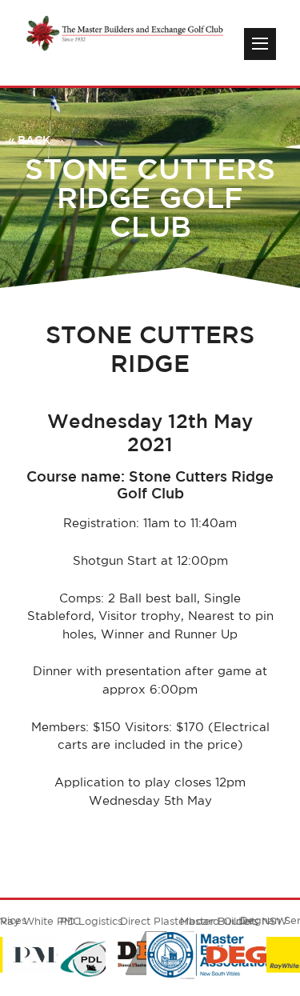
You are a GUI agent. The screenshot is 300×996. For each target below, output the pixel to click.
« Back (29, 140)
